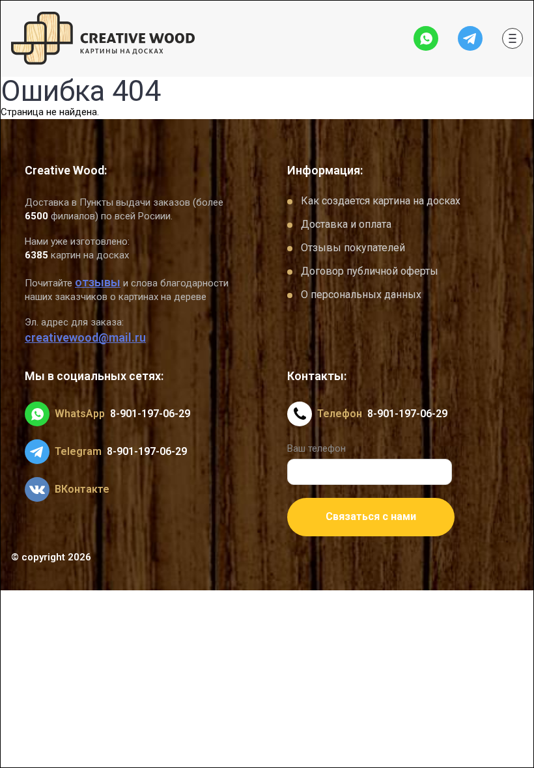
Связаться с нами (371, 516)
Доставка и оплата (346, 224)
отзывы (97, 282)
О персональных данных (361, 294)
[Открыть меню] (512, 38)
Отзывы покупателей (353, 247)
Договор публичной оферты (369, 271)
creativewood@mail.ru (85, 337)
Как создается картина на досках (380, 201)
